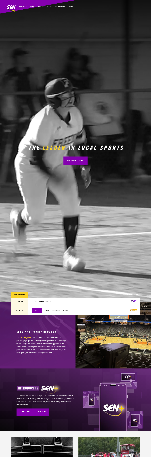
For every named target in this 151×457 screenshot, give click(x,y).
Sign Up (42, 412)
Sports (41, 7)
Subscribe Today (75, 160)
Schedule (23, 7)
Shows (33, 7)
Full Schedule (129, 294)
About (70, 7)
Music (50, 7)
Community (60, 7)
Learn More (26, 412)
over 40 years (25, 338)
